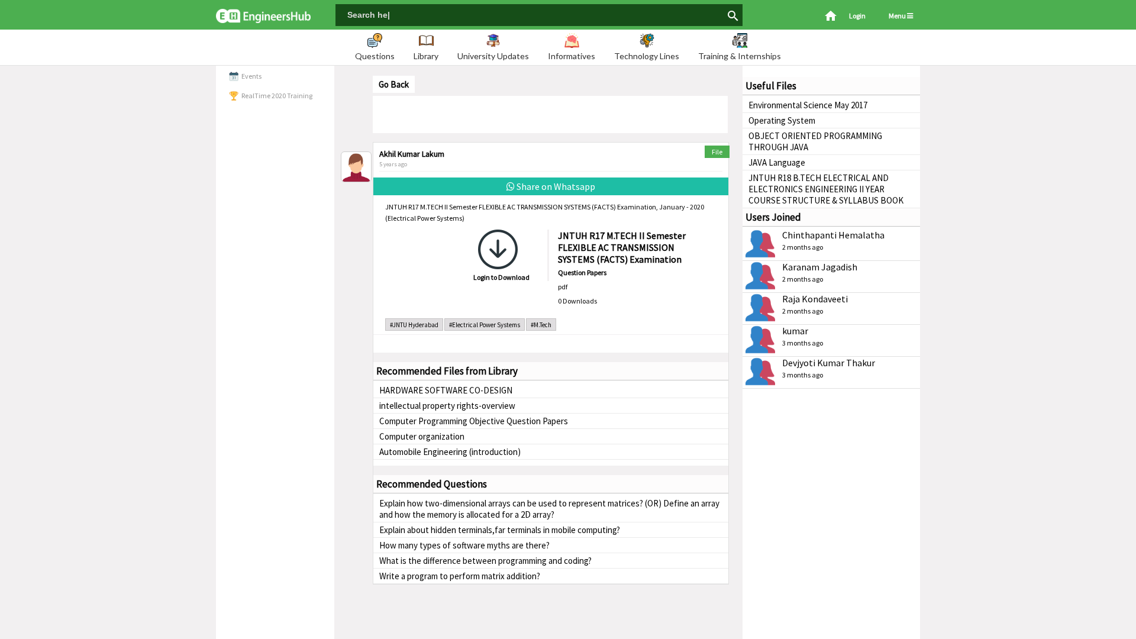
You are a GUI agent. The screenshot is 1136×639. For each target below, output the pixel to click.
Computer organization (421, 436)
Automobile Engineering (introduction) (450, 451)
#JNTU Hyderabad (414, 325)
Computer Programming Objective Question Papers (473, 421)
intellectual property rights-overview (447, 405)
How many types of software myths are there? (464, 545)
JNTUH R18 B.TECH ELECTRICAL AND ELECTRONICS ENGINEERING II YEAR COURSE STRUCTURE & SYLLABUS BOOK (825, 189)
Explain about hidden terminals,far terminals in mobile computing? (499, 529)
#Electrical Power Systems (484, 325)
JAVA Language (776, 162)
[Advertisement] (550, 113)
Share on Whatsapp (555, 186)
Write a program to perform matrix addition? (459, 576)
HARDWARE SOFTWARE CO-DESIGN (445, 390)
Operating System (781, 120)
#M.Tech (541, 325)
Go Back (394, 84)
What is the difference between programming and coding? (485, 560)
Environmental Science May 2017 (807, 105)
